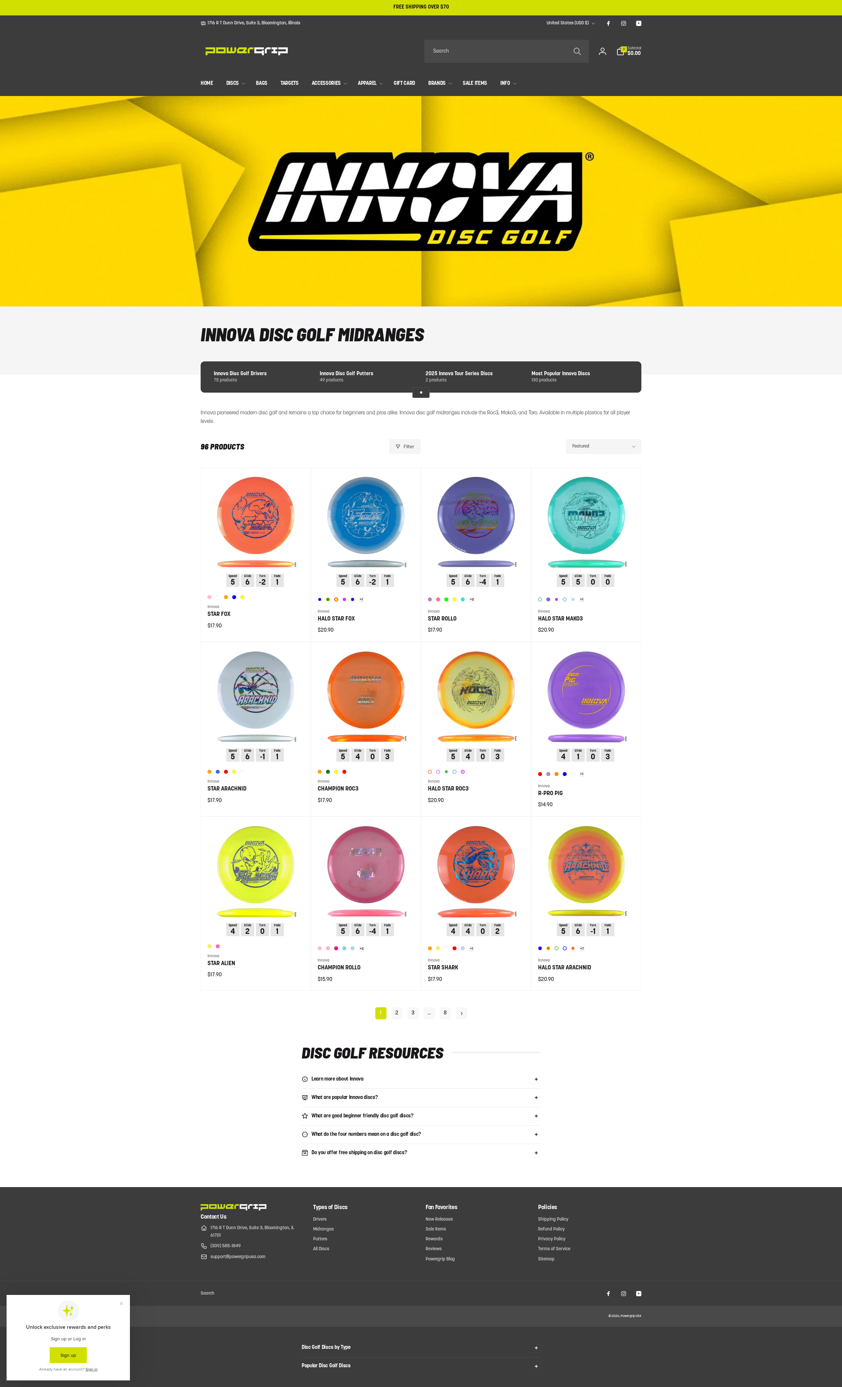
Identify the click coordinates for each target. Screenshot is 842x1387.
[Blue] (234, 597)
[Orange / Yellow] (548, 948)
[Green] (328, 772)
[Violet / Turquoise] (548, 599)
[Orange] (226, 597)
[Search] (577, 51)
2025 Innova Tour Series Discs (459, 374)
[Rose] (336, 948)
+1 (361, 599)
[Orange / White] (573, 948)
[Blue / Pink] (353, 599)
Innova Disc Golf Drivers (240, 374)
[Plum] (430, 599)
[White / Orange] (430, 772)
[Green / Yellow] (328, 599)
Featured (580, 446)
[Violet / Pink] (344, 599)
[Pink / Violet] (463, 772)
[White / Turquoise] (540, 599)
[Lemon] (209, 946)
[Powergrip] (233, 1209)
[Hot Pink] (438, 599)
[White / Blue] (565, 948)
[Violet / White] (556, 599)
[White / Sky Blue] (565, 599)
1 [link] (381, 1013)
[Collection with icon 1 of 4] (421, 393)
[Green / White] (446, 772)
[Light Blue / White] (573, 599)
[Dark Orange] (556, 774)
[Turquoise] (463, 599)
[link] (250, 23)
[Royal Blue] (218, 772)
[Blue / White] (320, 599)
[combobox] (506, 51)
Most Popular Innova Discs (561, 374)
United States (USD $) (568, 23)
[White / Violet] (438, 772)
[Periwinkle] (463, 948)
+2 (472, 599)
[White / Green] (556, 948)
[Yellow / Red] (336, 599)
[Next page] (461, 1013)
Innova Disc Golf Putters (346, 374)
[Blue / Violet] (540, 948)
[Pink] (209, 597)
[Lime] (446, 599)
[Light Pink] (328, 948)
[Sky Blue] (344, 948)
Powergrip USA (631, 1316)
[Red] (226, 772)
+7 (582, 949)
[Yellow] (242, 597)
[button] (628, 51)
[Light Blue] (353, 948)
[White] (218, 597)
